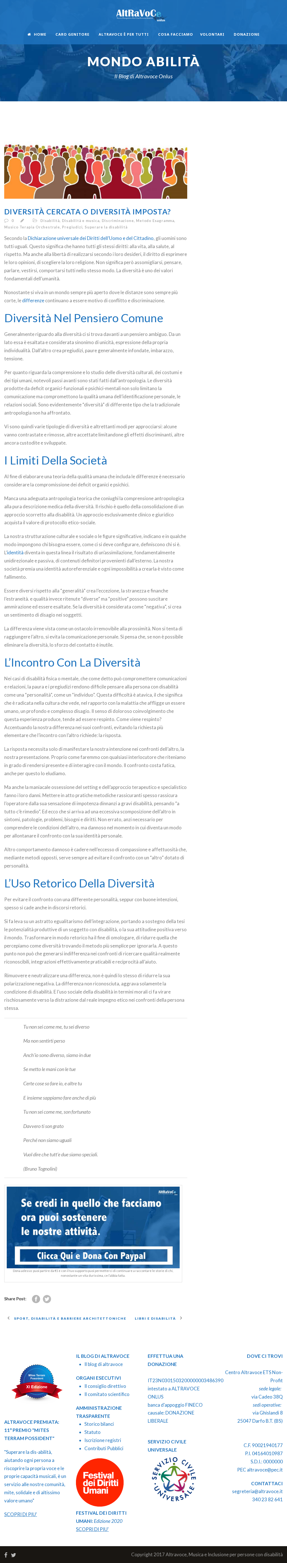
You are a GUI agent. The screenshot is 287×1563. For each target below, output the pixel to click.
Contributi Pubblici (103, 1448)
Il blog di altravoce (103, 1364)
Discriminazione (118, 220)
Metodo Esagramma (155, 220)
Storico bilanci (99, 1424)
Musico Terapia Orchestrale (32, 227)
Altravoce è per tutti (124, 34)
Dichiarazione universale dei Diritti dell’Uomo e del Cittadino (91, 238)
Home (40, 34)
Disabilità (50, 220)
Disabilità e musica (80, 220)
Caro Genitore (72, 34)
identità (15, 552)
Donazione (247, 34)
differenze (33, 300)
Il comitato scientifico (106, 1394)
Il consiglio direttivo (105, 1386)
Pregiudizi (72, 227)
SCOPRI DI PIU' (20, 1514)
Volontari (212, 34)
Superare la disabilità (106, 227)
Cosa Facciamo (175, 34)
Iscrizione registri (102, 1440)
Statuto (92, 1432)
